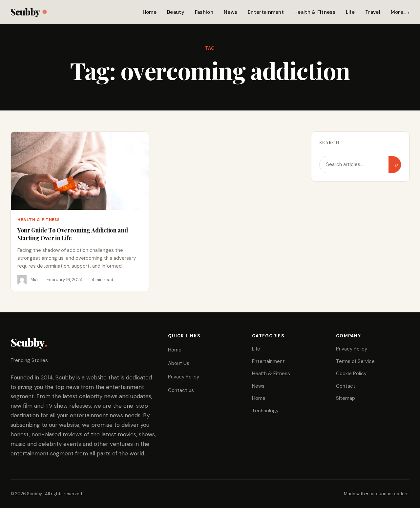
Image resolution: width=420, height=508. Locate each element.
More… (399, 12)
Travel (372, 12)
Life (350, 12)
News (230, 12)
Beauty (175, 12)
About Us (178, 363)
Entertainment (266, 12)
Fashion (204, 12)
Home (150, 12)
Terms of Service (355, 361)
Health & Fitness (314, 12)
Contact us (181, 390)
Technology (265, 410)
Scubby (25, 12)
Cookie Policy (351, 373)
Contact (345, 386)
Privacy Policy (183, 377)
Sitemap (345, 398)
